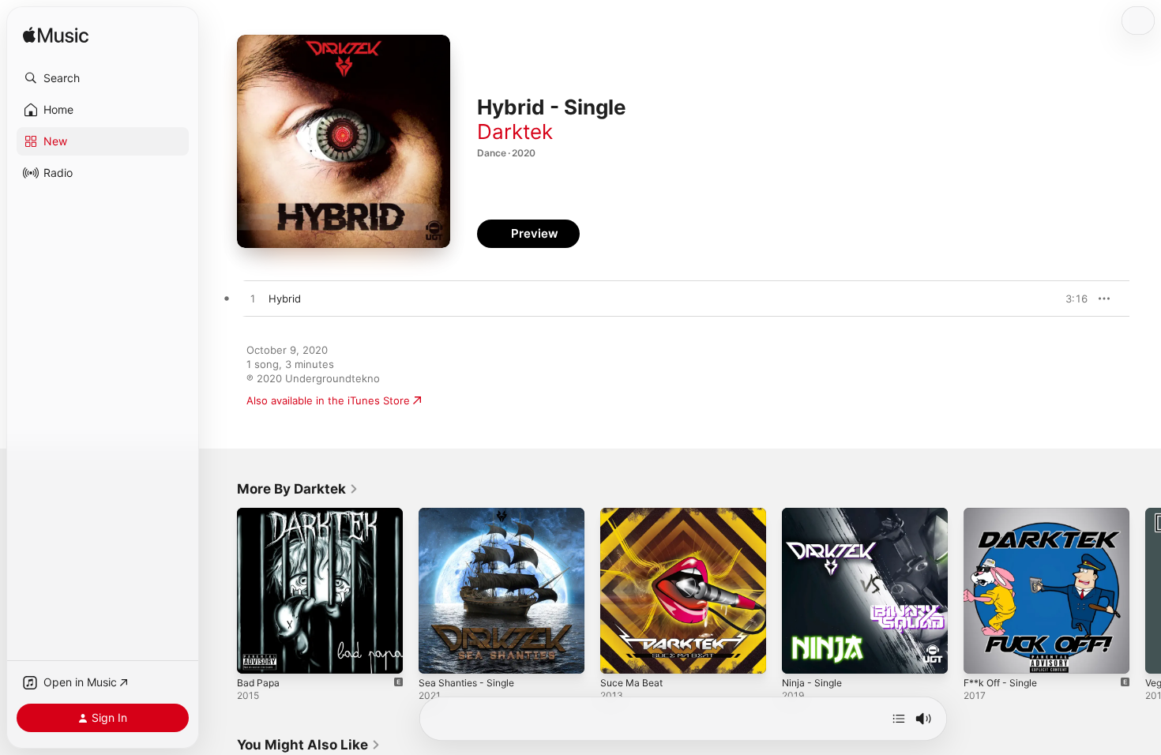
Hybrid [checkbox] (285, 298)
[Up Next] (898, 719)
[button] (102, 78)
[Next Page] (1145, 590)
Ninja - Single (814, 514)
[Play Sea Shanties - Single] (438, 654)
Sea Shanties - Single (471, 514)
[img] (55, 36)
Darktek (515, 131)
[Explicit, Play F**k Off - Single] (983, 654)
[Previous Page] (221, 590)
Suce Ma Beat (634, 514)
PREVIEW (1070, 298)
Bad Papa (259, 514)
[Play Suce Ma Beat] (620, 654)
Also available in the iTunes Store (328, 400)
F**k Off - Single (1005, 514)
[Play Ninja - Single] (801, 654)
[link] (298, 489)
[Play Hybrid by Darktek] (253, 299)
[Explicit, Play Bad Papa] (257, 654)
